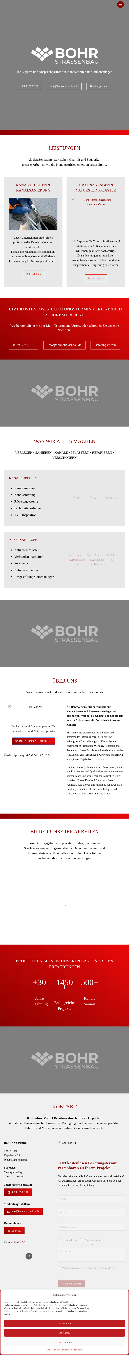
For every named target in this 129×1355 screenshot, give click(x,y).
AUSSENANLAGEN (23, 539)
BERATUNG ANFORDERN (35, 741)
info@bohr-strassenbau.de (64, 86)
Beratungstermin (99, 86)
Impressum (78, 1350)
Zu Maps (16, 1230)
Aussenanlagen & (96, 185)
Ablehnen (64, 1332)
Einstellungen (64, 1342)
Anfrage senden (72, 1283)
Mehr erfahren (33, 274)
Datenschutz (67, 1350)
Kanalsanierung (33, 190)
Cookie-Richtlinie (53, 1350)
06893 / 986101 (30, 86)
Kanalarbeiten (23, 478)
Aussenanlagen (92, 1240)
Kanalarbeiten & (33, 185)
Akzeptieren (64, 1323)
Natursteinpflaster (96, 190)
